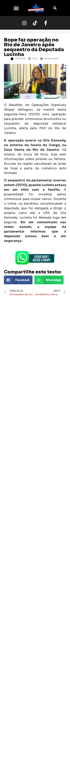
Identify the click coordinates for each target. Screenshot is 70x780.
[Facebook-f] (46, 23)
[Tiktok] (35, 23)
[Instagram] (24, 23)
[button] (16, 8)
